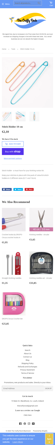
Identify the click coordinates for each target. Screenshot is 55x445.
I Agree (49, 439)
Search (27, 350)
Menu (7, 4)
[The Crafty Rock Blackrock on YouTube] (33, 424)
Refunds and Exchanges (27, 367)
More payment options (13, 158)
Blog (27, 360)
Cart (51, 5)
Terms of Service (27, 373)
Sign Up (48, 388)
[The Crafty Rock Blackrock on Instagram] (29, 424)
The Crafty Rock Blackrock (21, 431)
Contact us (27, 357)
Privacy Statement (27, 370)
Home (4, 49)
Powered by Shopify (40, 431)
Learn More (18, 442)
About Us (27, 354)
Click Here (27, 415)
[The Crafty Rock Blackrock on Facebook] (20, 424)
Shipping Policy (27, 363)
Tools (13, 49)
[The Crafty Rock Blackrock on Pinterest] (24, 424)
